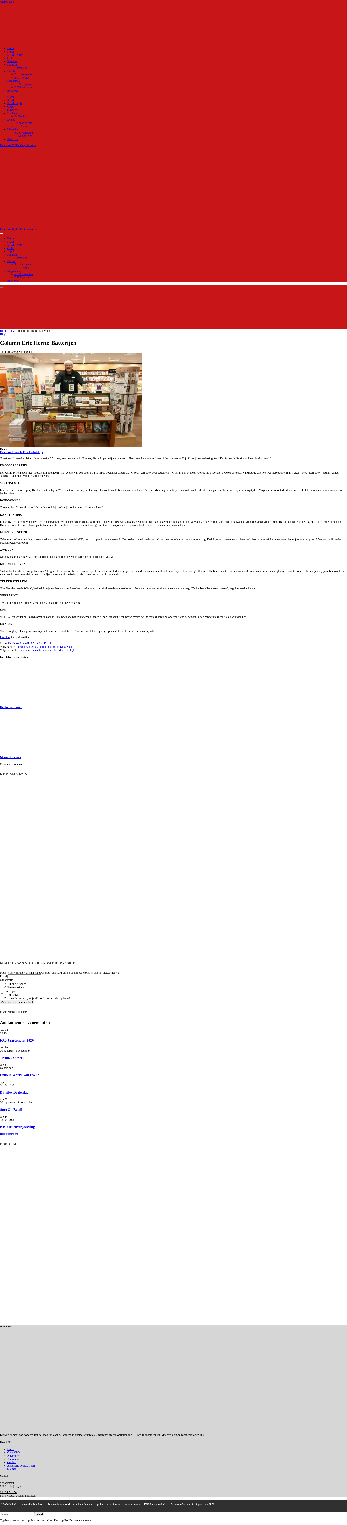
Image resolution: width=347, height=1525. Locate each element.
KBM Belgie (11, 994)
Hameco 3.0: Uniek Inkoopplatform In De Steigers (44, 646)
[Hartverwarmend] (34, 699)
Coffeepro (10, 991)
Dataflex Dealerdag (14, 1092)
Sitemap (11, 1468)
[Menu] (1, 233)
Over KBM (13, 1452)
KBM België (14, 54)
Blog (3, 334)
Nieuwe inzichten (10, 757)
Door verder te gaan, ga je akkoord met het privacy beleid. (37, 998)
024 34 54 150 (8, 1492)
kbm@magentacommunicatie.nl (18, 1495)
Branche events (23, 74)
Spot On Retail (11, 1109)
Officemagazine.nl (14, 987)
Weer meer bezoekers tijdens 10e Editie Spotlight (47, 650)
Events (11, 71)
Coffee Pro (20, 67)
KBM (10, 51)
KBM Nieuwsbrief (15, 983)
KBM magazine (23, 84)
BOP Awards (21, 77)
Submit (39, 1514)
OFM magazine (23, 87)
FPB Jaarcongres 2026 (17, 1040)
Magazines (13, 80)
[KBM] (91, 225)
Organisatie (6, 979)
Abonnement (14, 1459)
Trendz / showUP (12, 1058)
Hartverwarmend (11, 707)
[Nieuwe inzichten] (34, 750)
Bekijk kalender (9, 1133)
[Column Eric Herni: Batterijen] (71, 445)
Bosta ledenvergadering (17, 1127)
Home (10, 48)
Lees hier (5, 637)
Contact (11, 1462)
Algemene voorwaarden (21, 1465)
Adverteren (13, 1455)
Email (3, 976)
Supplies (12, 61)
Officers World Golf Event (19, 1075)
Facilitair (12, 64)
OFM (10, 58)
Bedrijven (12, 90)
